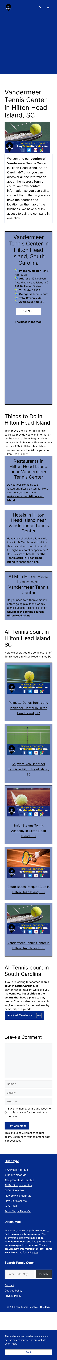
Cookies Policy (13, 1290)
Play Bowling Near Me (18, 1195)
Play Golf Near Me (16, 1200)
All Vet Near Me (14, 1190)
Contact (9, 1285)
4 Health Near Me (15, 1174)
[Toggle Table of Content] (37, 1015)
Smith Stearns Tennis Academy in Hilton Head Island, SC (28, 831)
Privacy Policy (13, 1295)
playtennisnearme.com (18, 989)
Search (43, 1274)
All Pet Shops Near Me (18, 1185)
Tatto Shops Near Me (18, 1211)
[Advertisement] (28, 45)
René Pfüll (11, 1206)
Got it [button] (28, 1352)
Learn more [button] (11, 1343)
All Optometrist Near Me (19, 1180)
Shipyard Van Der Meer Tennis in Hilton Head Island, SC (28, 769)
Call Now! (28, 311)
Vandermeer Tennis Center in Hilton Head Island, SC (28, 945)
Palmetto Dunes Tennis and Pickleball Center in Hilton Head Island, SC (28, 708)
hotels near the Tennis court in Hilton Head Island (26, 558)
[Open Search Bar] (40, 7)
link (36, 1252)
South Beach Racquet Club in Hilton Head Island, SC (28, 889)
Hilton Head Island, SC (37, 656)
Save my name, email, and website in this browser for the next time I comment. (29, 1112)
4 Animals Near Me (16, 1169)
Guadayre (12, 1161)
